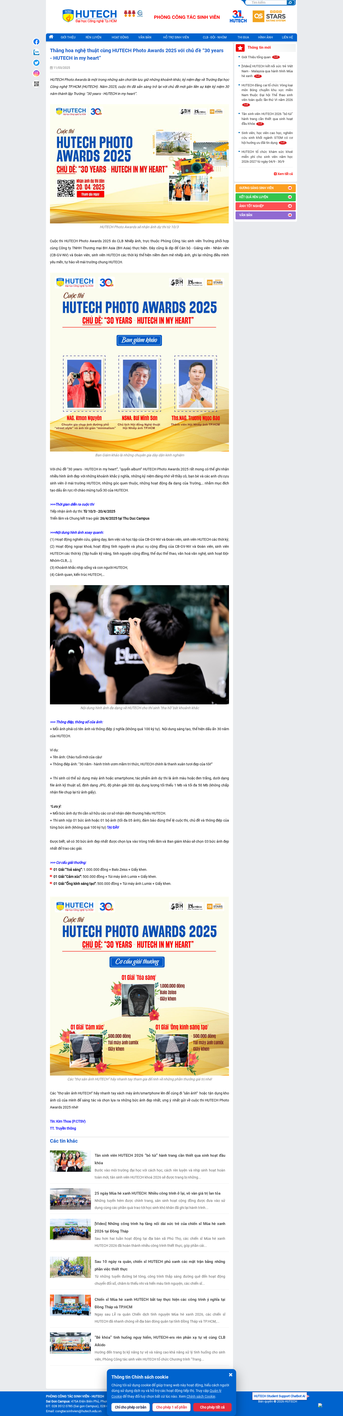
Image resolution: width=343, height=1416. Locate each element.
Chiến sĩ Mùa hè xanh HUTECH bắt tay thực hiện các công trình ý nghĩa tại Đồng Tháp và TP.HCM (160, 1303)
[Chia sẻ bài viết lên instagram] (36, 73)
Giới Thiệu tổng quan (256, 57)
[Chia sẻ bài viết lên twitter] (36, 63)
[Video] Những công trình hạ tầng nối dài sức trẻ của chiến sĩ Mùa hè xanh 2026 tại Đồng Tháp (160, 1227)
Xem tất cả (285, 174)
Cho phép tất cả (212, 1407)
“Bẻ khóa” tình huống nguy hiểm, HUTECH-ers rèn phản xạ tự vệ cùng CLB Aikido (160, 1341)
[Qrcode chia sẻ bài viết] (36, 84)
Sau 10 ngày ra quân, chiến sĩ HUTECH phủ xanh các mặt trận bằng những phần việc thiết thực (160, 1265)
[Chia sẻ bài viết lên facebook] (36, 42)
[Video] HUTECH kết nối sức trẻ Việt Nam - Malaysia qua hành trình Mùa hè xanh (267, 71)
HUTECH (291, 1401)
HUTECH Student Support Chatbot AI (279, 1396)
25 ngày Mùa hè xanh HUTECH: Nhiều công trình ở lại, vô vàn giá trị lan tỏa (157, 1193)
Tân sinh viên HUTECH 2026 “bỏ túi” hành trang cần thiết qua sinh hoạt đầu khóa (160, 1159)
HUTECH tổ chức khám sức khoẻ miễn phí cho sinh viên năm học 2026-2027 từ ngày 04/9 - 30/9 (267, 156)
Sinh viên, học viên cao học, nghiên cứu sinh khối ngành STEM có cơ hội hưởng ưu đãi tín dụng (267, 138)
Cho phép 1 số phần (171, 1407)
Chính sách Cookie (201, 1396)
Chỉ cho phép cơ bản (130, 1407)
